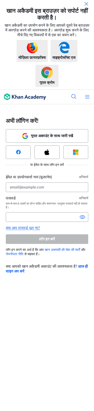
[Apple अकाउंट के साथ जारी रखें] (46, 152)
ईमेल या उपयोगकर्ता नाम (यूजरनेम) (29, 177)
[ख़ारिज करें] (86, 4)
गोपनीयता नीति (14, 254)
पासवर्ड (11, 198)
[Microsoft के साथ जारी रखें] (75, 152)
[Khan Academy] (23, 97)
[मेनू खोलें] (87, 97)
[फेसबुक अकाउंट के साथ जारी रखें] (18, 152)
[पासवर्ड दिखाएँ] (82, 217)
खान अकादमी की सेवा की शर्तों (62, 250)
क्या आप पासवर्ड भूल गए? (23, 228)
